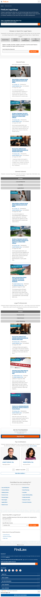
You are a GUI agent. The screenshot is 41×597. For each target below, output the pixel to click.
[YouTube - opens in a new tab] (6, 570)
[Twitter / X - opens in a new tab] (9, 570)
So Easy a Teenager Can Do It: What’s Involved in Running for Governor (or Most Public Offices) (20, 115)
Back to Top (21, 544)
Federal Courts (5, 504)
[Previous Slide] (13, 470)
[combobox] (15, 525)
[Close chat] (39, 591)
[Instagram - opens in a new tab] (13, 570)
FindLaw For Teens (26, 499)
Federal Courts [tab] (20, 318)
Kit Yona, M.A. (17, 119)
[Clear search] (27, 525)
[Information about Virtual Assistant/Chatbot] (9, 592)
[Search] (39, 1)
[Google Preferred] (20, 570)
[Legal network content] (39, 588)
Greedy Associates (26, 497)
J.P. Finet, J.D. (16, 84)
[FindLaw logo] (6, 2)
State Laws (5, 538)
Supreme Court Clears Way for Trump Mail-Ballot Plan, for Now (20, 372)
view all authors (33, 445)
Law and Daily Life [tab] (20, 181)
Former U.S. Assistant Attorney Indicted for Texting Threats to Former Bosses (20, 407)
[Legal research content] (39, 584)
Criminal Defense (5, 490)
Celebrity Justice (5, 492)
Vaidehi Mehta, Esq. (18, 375)
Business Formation (7, 536)
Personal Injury (5, 497)
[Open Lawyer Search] (20, 24)
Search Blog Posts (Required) (8, 49)
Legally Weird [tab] (20, 188)
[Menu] (1, 2)
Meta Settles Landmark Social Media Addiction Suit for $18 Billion (20, 81)
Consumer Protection (26, 502)
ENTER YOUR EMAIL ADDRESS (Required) (8, 561)
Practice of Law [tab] (20, 314)
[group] (20, 459)
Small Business (25, 487)
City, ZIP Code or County (7, 523)
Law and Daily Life (5, 487)
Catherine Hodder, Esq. (18, 285)
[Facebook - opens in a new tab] (2, 570)
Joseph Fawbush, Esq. (17, 86)
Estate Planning (25, 490)
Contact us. (7, 557)
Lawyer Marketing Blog (27, 494)
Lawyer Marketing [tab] (20, 321)
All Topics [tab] (20, 178)
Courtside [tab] (20, 185)
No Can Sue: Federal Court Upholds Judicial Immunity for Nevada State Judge (20, 150)
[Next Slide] (27, 470)
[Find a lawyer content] (39, 578)
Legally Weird (4, 502)
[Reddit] (17, 570)
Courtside (24, 492)
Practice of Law (5, 494)
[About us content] (39, 574)
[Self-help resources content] (39, 581)
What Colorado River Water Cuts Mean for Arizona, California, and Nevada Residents (19, 279)
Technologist (4, 499)
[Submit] (36, 564)
